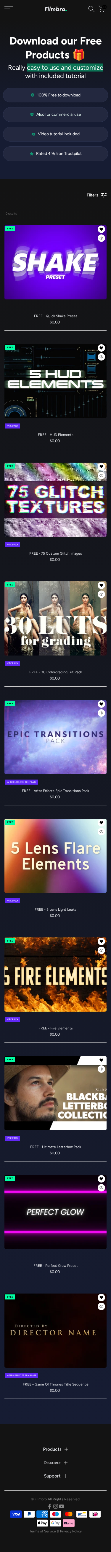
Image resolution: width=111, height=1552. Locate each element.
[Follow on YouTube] (61, 1506)
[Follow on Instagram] (55, 1506)
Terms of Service (42, 1531)
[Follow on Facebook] (49, 1506)
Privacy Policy (71, 1531)
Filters (92, 195)
